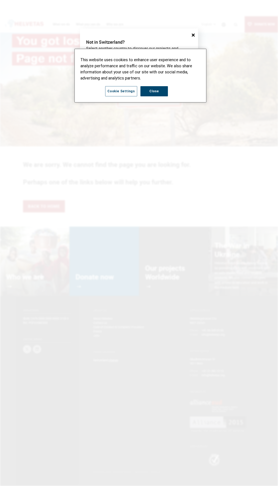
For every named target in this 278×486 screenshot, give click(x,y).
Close (154, 91)
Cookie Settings (121, 91)
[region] (140, 76)
